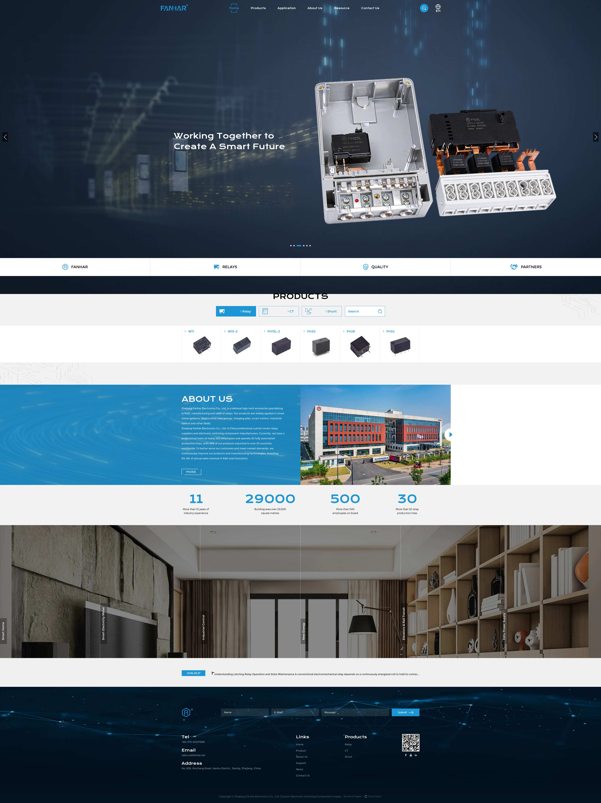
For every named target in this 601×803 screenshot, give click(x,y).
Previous (5, 137)
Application (286, 8)
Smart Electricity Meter (135, 633)
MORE (191, 472)
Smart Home (22, 633)
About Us (315, 8)
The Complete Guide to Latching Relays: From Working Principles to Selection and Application (218, 673)
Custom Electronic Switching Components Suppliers (311, 796)
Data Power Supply (530, 633)
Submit (402, 712)
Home (234, 8)
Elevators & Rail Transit (436, 633)
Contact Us (370, 8)
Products (258, 8)
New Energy (322, 633)
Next (596, 137)
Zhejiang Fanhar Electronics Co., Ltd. (257, 796)
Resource (341, 8)
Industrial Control (227, 633)
